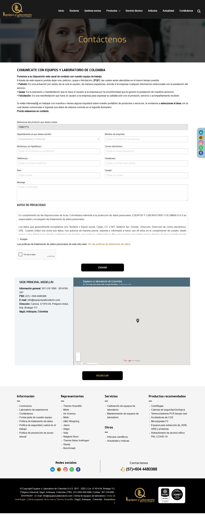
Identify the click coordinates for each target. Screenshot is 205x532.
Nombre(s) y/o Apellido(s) (29, 146)
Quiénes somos (92, 10)
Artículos (152, 10)
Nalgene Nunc (71, 436)
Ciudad (109, 170)
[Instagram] (201, 142)
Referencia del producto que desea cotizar (37, 122)
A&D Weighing (71, 421)
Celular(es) (111, 158)
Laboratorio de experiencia (33, 409)
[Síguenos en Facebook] (201, 152)
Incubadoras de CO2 (162, 417)
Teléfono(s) (23, 158)
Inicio (61, 10)
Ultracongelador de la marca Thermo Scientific (50, 499)
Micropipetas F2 (159, 421)
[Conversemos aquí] (201, 147)
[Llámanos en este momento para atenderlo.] (201, 137)
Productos (111, 10)
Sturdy (66, 444)
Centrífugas (157, 406)
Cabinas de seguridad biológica (168, 409)
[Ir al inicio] (17, 10)
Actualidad (168, 10)
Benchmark (69, 448)
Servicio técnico (134, 10)
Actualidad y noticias (118, 441)
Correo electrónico (114, 146)
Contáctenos (186, 10)
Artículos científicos (117, 437)
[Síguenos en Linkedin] (201, 132)
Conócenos (25, 406)
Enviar (102, 267)
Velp (65, 433)
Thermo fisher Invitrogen (76, 440)
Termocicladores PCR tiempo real (169, 413)
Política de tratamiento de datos (36, 421)
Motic (66, 417)
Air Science (69, 413)
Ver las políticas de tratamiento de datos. (109, 244)
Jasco (66, 425)
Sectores (74, 10)
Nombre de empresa (115, 134)
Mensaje (21, 182)
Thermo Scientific (72, 406)
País (20, 170)
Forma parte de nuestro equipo (35, 417)
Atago (66, 429)
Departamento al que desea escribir (34, 134)
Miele (66, 409)
